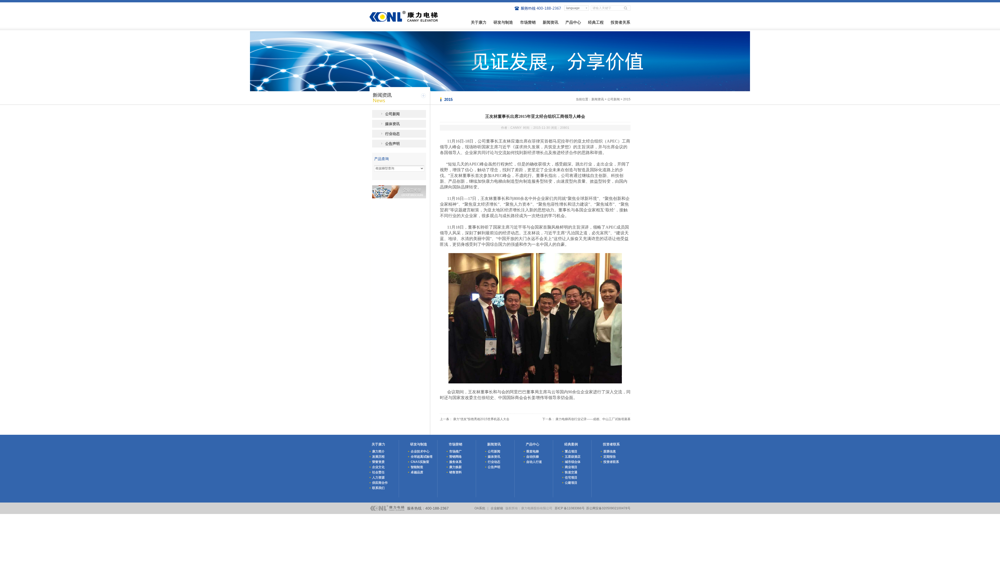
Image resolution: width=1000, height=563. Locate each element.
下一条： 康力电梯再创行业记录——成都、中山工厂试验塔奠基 (586, 419)
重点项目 (571, 451)
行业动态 (392, 134)
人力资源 (378, 477)
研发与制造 (503, 22)
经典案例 (571, 444)
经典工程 (596, 22)
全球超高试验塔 (422, 456)
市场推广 (455, 451)
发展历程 (378, 456)
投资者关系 (620, 22)
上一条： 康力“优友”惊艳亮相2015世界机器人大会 (474, 419)
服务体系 (455, 462)
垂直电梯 (532, 451)
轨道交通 (571, 472)
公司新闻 (613, 99)
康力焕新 (455, 467)
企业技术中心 (420, 451)
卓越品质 (417, 472)
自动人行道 (534, 462)
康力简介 (378, 451)
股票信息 (609, 451)
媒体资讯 (392, 124)
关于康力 (478, 22)
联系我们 (378, 488)
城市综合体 (572, 462)
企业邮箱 (497, 508)
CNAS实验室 (420, 462)
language (573, 8)
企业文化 (378, 467)
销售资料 (455, 472)
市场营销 (528, 22)
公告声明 (392, 144)
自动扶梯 (532, 456)
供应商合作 (380, 483)
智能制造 (417, 467)
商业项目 (571, 467)
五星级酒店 (572, 456)
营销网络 (455, 456)
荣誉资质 (378, 462)
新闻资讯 (550, 22)
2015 (626, 99)
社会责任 (378, 472)
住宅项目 (571, 477)
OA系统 (479, 508)
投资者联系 (611, 444)
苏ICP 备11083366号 (570, 508)
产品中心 (573, 22)
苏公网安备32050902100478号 (608, 508)
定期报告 (609, 456)
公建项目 (571, 483)
